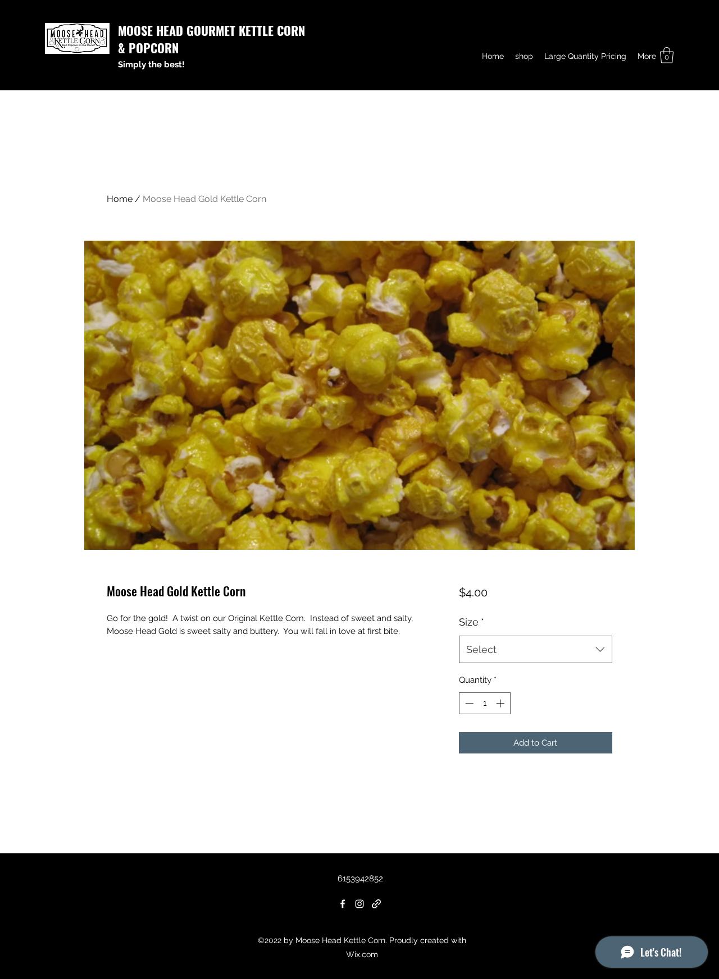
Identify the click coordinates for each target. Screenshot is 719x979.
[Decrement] (468, 703)
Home (120, 199)
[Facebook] (342, 903)
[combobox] (535, 650)
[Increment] (501, 703)
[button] (667, 55)
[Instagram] (359, 903)
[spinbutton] (484, 703)
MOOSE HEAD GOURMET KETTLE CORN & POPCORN (211, 39)
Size (471, 622)
